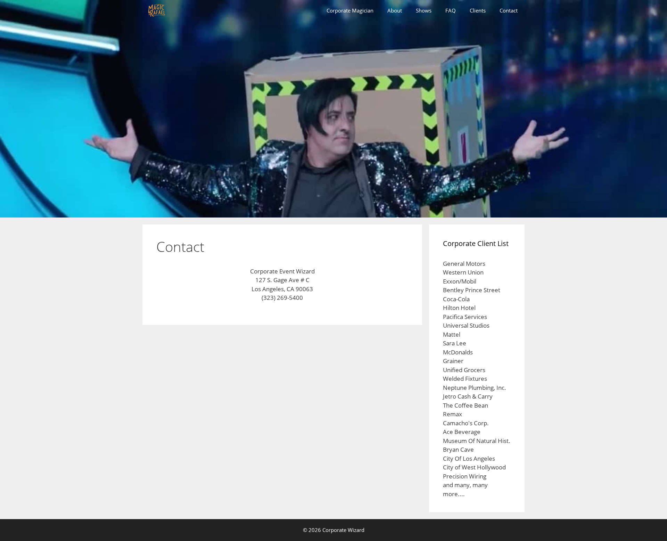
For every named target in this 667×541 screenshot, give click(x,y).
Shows (423, 10)
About (394, 10)
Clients (478, 10)
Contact (509, 10)
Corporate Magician (350, 10)
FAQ (450, 10)
